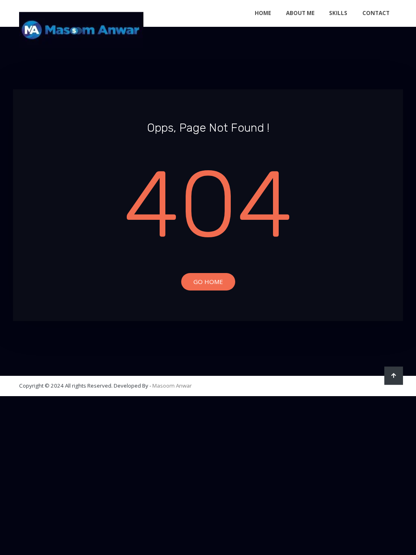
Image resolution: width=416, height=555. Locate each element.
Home (263, 13)
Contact (376, 13)
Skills (338, 13)
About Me (300, 13)
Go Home (208, 282)
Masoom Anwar (172, 385)
